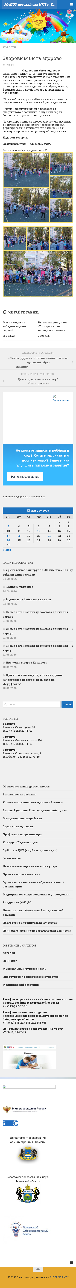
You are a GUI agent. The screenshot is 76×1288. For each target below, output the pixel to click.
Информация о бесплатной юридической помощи (33, 912)
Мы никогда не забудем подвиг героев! (15, 326)
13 (38, 531)
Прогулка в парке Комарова (26, 662)
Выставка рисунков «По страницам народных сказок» (53, 326)
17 (8, 535)
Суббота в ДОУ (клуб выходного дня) (30, 850)
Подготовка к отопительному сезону (30, 922)
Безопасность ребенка (19, 794)
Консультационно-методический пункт (33, 802)
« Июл (7, 549)
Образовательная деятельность (26, 786)
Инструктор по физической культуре (31, 976)
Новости (9, 47)
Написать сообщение (25, 476)
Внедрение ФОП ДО (17, 902)
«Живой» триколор (19, 587)
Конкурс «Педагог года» (20, 842)
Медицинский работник (21, 984)
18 (19, 535)
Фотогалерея (12, 858)
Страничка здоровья (18, 826)
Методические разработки (22, 818)
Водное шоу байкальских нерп (28, 599)
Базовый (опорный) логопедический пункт (35, 810)
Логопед (9, 952)
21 (49, 535)
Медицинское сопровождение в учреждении (36, 894)
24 (8, 540)
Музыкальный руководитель (24, 968)
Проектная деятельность (21, 874)
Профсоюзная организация (23, 834)
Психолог (10, 960)
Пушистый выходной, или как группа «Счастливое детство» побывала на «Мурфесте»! (33, 679)
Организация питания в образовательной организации (33, 884)
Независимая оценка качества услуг (30, 866)
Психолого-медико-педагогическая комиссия (37, 930)
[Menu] (71, 4)
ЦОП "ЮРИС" (59, 1277)
